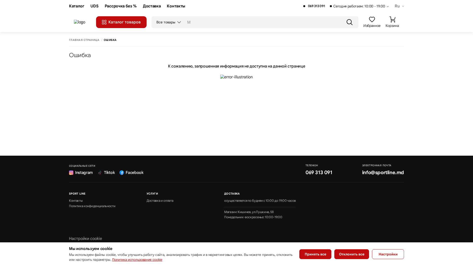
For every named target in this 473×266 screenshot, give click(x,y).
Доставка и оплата (160, 201)
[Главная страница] (82, 22)
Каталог (76, 6)
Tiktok (109, 172)
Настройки (388, 254)
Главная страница (84, 40)
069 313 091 (316, 6)
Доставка (152, 6)
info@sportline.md (383, 172)
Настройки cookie (85, 238)
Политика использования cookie (137, 259)
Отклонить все (351, 254)
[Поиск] (350, 22)
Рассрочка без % (121, 6)
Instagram (84, 172)
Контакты (176, 6)
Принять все (315, 254)
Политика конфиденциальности (92, 206)
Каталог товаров (124, 22)
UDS (94, 6)
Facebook (134, 172)
